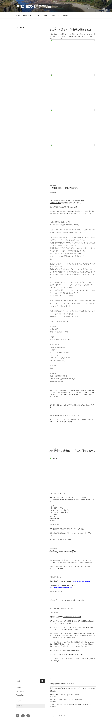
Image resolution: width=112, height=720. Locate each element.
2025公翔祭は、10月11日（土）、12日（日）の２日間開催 (66, 699)
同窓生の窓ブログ (21, 695)
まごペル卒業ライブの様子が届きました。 (72, 29)
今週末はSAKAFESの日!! (63, 551)
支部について (55, 15)
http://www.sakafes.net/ (71, 650)
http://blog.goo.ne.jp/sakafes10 (75, 654)
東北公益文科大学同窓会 (33, 6)
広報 (38, 15)
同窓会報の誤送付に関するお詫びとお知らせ (62, 683)
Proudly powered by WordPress (58, 716)
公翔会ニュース (20, 691)
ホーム (18, 15)
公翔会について (27, 15)
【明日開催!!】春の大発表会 (64, 187)
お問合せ (65, 15)
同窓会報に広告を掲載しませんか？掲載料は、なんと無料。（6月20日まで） (71, 704)
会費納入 (46, 15)
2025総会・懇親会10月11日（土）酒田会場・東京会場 (65, 695)
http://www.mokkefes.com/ (80, 627)
